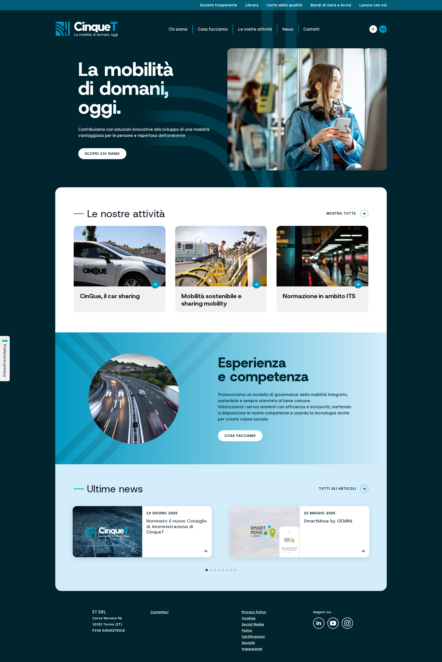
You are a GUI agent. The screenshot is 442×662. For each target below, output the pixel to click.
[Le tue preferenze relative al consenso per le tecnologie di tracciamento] (5, 358)
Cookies (249, 618)
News (287, 29)
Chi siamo (178, 29)
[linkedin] (318, 623)
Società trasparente (252, 646)
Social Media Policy (253, 627)
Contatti (311, 29)
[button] (207, 570)
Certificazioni (253, 636)
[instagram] (347, 623)
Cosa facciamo (213, 29)
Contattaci (159, 612)
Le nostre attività (255, 29)
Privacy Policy (254, 612)
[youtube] (333, 623)
